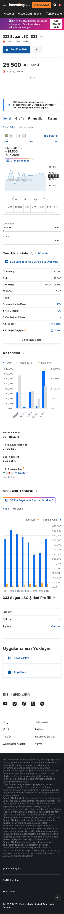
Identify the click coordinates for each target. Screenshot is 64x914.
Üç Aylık (18, 508)
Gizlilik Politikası (11, 880)
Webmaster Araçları (14, 743)
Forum (52, 118)
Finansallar (36, 118)
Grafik (19, 118)
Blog (5, 722)
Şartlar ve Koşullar (12, 868)
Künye (38, 743)
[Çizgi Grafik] (11, 136)
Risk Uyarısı (9, 891)
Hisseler (9, 13)
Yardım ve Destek (45, 736)
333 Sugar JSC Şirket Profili (27, 598)
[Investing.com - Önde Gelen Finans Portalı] (19, 5)
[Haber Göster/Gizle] (24, 136)
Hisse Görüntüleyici (30, 13)
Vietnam (56, 626)
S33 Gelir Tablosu (18, 491)
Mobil (6, 729)
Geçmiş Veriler (26, 127)
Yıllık (6, 508)
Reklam (39, 729)
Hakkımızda (41, 722)
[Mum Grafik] (6, 136)
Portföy (7, 736)
